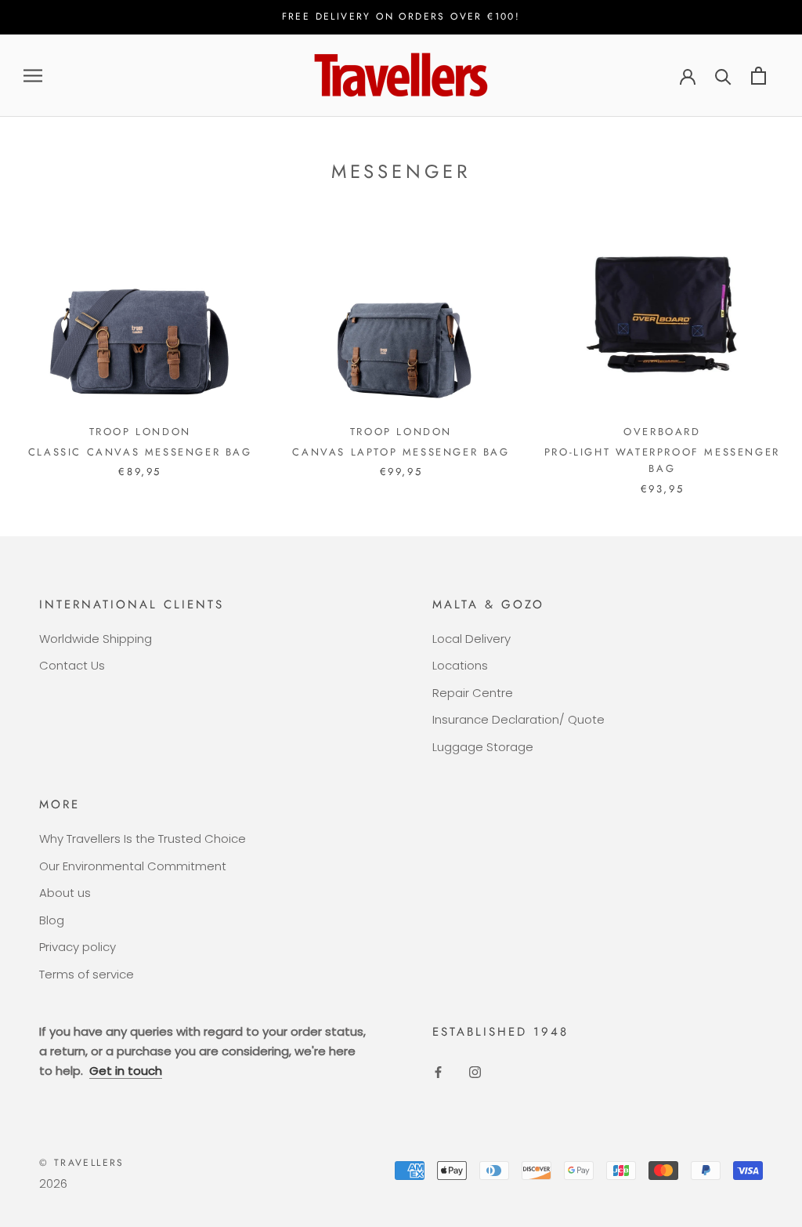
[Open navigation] (32, 75)
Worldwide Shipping (95, 638)
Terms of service (86, 974)
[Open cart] (758, 76)
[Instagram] (475, 1072)
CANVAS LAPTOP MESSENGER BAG (400, 452)
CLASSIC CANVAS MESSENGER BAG (140, 452)
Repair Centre (472, 692)
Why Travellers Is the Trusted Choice (142, 838)
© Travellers (82, 1163)
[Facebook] (438, 1072)
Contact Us (72, 665)
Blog (51, 920)
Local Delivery (471, 638)
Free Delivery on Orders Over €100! (401, 16)
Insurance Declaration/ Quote (518, 719)
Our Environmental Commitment (132, 866)
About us (65, 892)
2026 (53, 1183)
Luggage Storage (482, 747)
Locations (460, 665)
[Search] (723, 75)
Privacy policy (77, 946)
